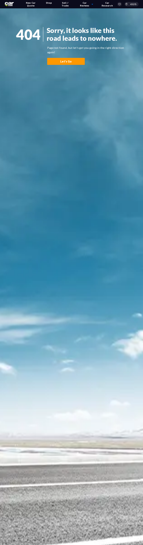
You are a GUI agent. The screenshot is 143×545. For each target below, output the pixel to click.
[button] (119, 4)
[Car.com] (9, 4)
